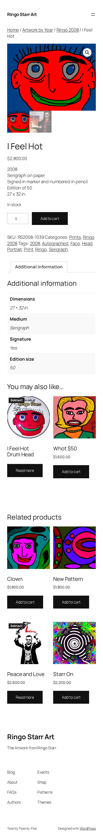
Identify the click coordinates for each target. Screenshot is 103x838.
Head (87, 243)
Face (75, 243)
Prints (75, 237)
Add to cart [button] (71, 471)
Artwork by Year (37, 30)
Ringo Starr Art (22, 14)
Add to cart (49, 218)
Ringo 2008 (68, 30)
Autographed (55, 243)
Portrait (14, 249)
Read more (25, 470)
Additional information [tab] (39, 267)
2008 (35, 243)
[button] (87, 52)
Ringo (41, 249)
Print (28, 249)
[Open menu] (93, 14)
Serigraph (58, 249)
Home (13, 30)
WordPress (88, 828)
